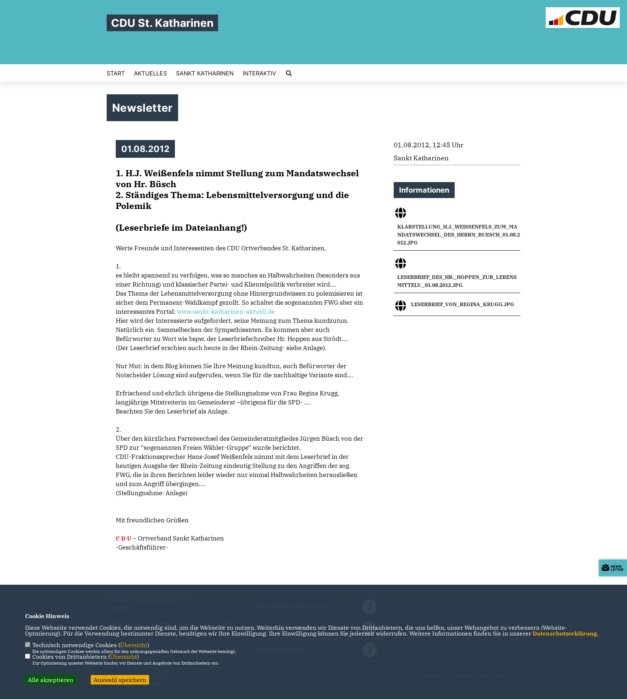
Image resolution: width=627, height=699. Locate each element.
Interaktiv (259, 73)
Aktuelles (150, 73)
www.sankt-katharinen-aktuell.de (226, 312)
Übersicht (133, 645)
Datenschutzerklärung (565, 633)
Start (116, 73)
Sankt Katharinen (205, 73)
